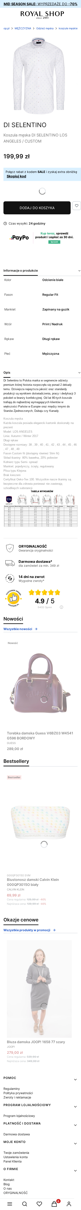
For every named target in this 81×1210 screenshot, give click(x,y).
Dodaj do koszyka (37, 208)
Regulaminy (11, 1088)
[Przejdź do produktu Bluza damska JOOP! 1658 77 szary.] (39, 989)
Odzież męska (45, 28)
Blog (6, 1184)
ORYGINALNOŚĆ (15, 1193)
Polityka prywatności (18, 1093)
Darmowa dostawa (16, 1134)
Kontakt (8, 1180)
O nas (7, 1188)
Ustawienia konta (15, 1157)
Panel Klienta (12, 1161)
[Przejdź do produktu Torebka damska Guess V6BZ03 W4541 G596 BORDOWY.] (40, 684)
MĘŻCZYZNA (23, 28)
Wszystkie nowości (17, 629)
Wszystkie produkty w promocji (26, 930)
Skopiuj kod (16, 176)
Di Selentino (24, 125)
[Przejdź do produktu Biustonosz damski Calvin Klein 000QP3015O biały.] (40, 822)
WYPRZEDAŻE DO (41, 4)
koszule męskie (68, 28)
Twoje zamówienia (16, 1152)
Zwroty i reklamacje (17, 1097)
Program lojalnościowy (19, 1116)
